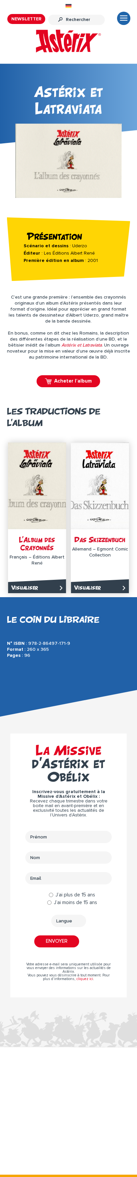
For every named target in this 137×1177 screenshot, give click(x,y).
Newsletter (26, 19)
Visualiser (24, 587)
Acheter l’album (73, 381)
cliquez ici (84, 979)
